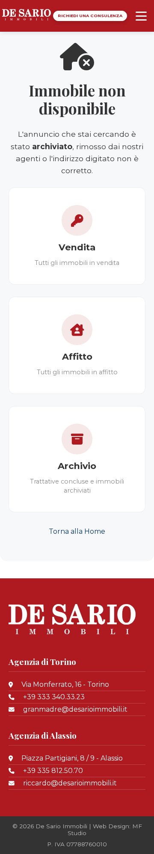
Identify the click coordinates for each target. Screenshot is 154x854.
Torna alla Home (77, 531)
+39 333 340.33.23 (54, 697)
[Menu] (141, 16)
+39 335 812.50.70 (53, 771)
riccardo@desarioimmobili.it (70, 783)
